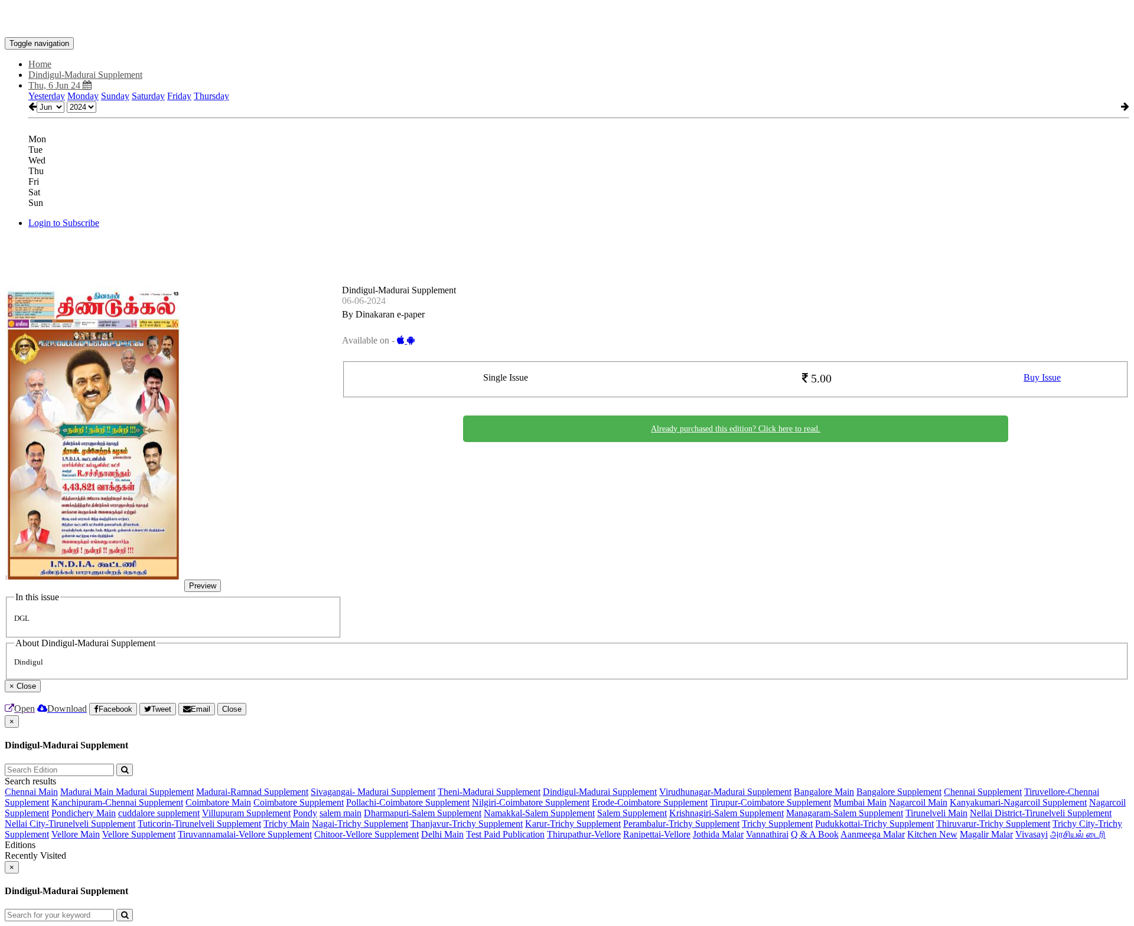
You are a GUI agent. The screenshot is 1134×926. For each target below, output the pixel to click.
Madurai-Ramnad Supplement (252, 792)
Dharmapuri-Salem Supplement (422, 813)
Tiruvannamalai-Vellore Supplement (245, 834)
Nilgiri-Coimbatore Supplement (530, 802)
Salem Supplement (632, 813)
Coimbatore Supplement (298, 802)
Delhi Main (442, 834)
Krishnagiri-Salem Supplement (726, 813)
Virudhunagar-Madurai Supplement (725, 792)
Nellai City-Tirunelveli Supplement (70, 824)
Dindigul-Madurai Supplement (600, 792)
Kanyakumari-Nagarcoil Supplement (1018, 802)
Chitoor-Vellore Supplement (366, 834)
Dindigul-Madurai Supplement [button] (85, 75)
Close (232, 709)
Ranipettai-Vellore (656, 834)
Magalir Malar (986, 834)
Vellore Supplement (138, 834)
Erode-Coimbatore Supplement (650, 802)
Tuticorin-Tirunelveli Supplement (199, 824)
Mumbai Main (860, 802)
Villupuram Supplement (246, 813)
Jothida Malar (718, 834)
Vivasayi (1031, 834)
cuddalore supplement (159, 813)
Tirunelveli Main (936, 813)
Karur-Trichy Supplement (573, 824)
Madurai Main (88, 792)
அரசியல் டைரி (1078, 834)
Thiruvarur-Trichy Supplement (993, 824)
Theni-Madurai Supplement (489, 792)
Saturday (148, 96)
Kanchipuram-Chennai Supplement (117, 802)
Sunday (115, 96)
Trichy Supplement (777, 824)
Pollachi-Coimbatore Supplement (408, 802)
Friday (179, 96)
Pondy (305, 813)
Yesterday (46, 96)
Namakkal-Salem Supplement (539, 813)
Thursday (211, 96)
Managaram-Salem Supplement (844, 813)
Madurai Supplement (155, 792)
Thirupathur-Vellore (584, 834)
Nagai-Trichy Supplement (360, 824)
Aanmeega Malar (872, 834)
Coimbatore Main (218, 802)
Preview (202, 585)
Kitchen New (932, 834)
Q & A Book (815, 834)
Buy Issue (1042, 377)
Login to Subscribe (63, 223)
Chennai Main (31, 792)
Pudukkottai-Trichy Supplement (874, 824)
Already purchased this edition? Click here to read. (735, 428)
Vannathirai (767, 834)
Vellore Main (75, 834)
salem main (340, 813)
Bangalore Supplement (898, 792)
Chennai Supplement (983, 792)
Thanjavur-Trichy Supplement (466, 824)
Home (39, 64)
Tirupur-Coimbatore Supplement (770, 802)
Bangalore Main (824, 792)
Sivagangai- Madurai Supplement (373, 792)
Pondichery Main (83, 813)
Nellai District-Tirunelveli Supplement (1041, 813)
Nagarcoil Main (918, 802)
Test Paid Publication (505, 834)
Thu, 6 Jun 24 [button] (55, 85)
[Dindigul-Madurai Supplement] (567, 19)
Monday (83, 96)
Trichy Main (286, 824)
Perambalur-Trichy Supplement (681, 824)
